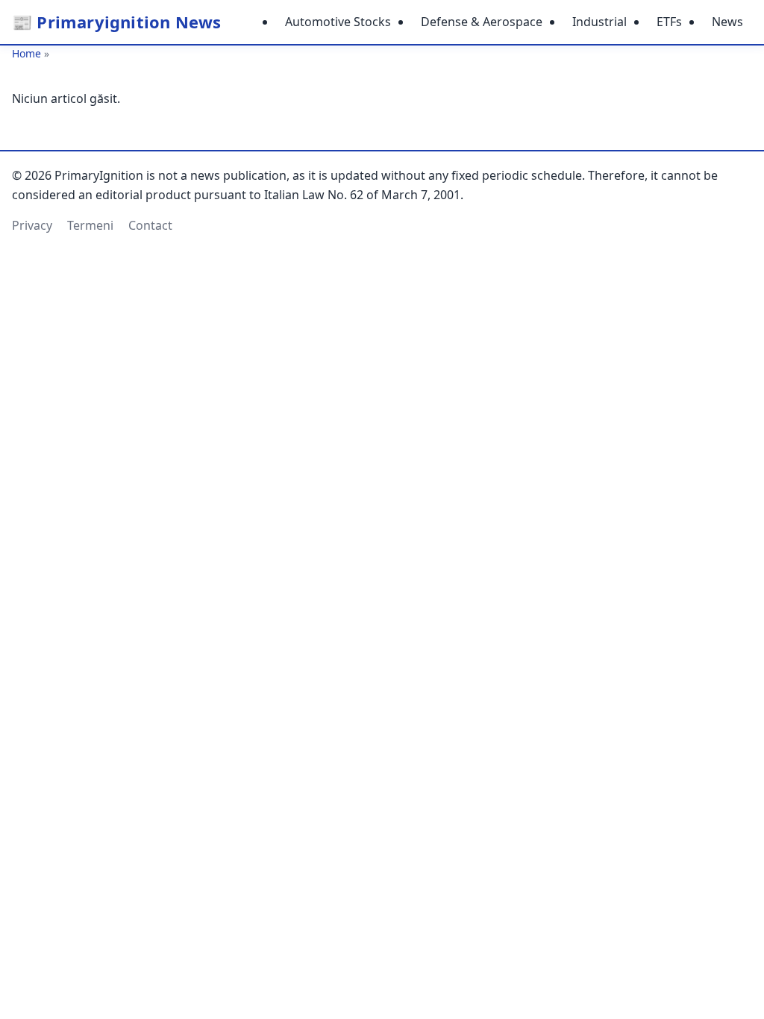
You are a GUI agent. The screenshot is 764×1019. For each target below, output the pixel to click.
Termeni (90, 225)
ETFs (669, 21)
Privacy (32, 225)
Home (26, 53)
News (727, 21)
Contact (150, 225)
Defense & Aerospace (481, 21)
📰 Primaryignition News (116, 21)
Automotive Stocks (338, 21)
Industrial (599, 21)
